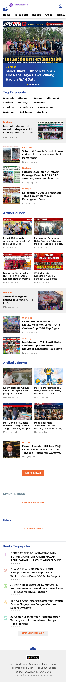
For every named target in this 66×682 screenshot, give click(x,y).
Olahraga (11, 66)
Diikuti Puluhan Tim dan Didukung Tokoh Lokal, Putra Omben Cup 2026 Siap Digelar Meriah (41, 325)
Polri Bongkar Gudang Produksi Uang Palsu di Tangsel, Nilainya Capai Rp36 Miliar (16, 425)
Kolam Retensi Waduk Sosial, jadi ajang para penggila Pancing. (16, 390)
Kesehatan (46, 107)
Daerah (9, 98)
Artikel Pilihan (14, 494)
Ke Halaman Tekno (32, 528)
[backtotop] (33, 650)
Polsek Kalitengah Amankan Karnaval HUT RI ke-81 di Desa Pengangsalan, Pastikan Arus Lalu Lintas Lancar (17, 241)
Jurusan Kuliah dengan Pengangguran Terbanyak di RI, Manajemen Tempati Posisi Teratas (35, 620)
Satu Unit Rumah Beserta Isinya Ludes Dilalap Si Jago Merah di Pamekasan (42, 154)
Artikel (49, 14)
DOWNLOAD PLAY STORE (38, 671)
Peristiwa (27, 107)
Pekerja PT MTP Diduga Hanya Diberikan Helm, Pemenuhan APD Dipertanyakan (47, 390)
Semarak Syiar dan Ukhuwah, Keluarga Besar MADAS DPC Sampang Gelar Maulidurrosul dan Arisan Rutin (41, 175)
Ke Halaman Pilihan (32, 502)
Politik (43, 112)
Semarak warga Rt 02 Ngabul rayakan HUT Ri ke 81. (18, 300)
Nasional (10, 107)
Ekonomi (40, 102)
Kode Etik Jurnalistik (45, 668)
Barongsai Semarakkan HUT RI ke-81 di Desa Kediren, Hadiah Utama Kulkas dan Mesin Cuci (16, 276)
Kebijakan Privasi (18, 664)
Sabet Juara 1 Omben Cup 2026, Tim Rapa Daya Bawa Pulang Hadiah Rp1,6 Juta (32, 75)
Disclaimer (34, 664)
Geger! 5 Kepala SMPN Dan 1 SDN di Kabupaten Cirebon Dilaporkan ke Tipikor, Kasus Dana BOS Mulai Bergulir (35, 572)
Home (6, 14)
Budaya (24, 102)
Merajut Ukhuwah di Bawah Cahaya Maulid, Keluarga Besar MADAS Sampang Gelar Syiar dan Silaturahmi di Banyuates (19, 129)
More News (33, 472)
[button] (27, 84)
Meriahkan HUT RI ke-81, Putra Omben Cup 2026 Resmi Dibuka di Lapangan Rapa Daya (42, 345)
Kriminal (10, 112)
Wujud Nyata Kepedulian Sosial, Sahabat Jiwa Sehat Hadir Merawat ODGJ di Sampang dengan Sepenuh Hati (47, 276)
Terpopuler (21, 14)
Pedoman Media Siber (21, 668)
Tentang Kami (49, 664)
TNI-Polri (54, 98)
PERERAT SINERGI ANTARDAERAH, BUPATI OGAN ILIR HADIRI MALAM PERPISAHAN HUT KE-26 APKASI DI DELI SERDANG (36, 556)
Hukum (24, 98)
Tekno (7, 520)
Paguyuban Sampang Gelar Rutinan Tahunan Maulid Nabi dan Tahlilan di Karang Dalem (48, 241)
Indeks (36, 14)
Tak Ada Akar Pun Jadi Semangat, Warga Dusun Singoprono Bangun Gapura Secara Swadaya (36, 604)
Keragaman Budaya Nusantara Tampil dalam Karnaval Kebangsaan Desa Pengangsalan (42, 196)
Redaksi (19, 671)
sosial (39, 98)
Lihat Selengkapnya (32, 633)
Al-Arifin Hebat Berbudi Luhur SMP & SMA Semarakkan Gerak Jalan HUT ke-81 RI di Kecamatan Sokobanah (36, 588)
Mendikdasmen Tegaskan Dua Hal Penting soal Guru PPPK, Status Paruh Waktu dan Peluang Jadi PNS (48, 425)
